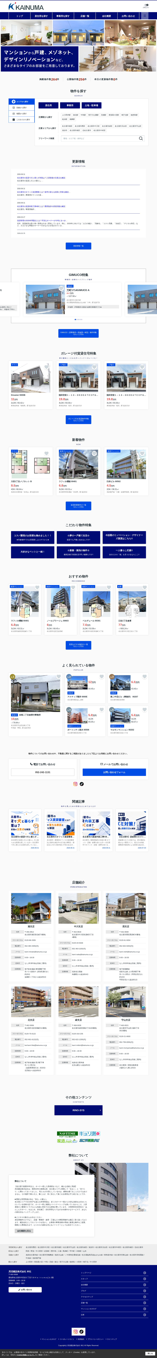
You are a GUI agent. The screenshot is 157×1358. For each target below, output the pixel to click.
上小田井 (29, 1262)
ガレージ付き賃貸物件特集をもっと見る (78, 419)
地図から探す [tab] (21, 114)
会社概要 (106, 16)
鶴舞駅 (72, 119)
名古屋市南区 (75, 130)
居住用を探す (41, 16)
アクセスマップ (87, 1297)
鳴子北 (85, 1262)
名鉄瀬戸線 (37, 1258)
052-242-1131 (42, 772)
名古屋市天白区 (121, 126)
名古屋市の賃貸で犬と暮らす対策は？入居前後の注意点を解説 (41, 178)
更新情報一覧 (78, 246)
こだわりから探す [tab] (23, 120)
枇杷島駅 (134, 115)
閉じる (150, 1353)
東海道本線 (108, 1255)
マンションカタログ (88, 1309)
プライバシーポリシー (96, 1339)
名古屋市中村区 (99, 130)
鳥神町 (65, 1251)
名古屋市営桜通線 (137, 1255)
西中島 (54, 1251)
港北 (56, 1262)
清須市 (64, 130)
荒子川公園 (63, 1262)
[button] (75, 319)
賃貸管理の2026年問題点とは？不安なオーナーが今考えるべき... (42, 221)
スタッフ (84, 1279)
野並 (33, 1251)
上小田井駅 (66, 115)
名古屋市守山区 (135, 126)
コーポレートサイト (67, 1339)
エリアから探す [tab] (22, 102)
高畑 (51, 1262)
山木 (84, 1251)
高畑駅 (103, 115)
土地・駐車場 (91, 105)
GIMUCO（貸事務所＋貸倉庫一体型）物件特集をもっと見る (78, 333)
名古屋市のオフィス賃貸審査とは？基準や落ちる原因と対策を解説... (43, 192)
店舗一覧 (84, 16)
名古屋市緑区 (107, 126)
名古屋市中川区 (94, 126)
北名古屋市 (86, 130)
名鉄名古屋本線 (32, 1255)
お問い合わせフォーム (114, 772)
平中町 (72, 1251)
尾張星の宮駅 (114, 115)
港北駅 (75, 115)
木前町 (79, 1251)
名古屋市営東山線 (121, 1255)
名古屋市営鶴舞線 (46, 1255)
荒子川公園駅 (93, 115)
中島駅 (83, 115)
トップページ (86, 1273)
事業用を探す (63, 16)
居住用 (48, 105)
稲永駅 (64, 119)
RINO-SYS (78, 1110)
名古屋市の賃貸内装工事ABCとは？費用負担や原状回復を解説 (41, 206)
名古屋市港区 (67, 126)
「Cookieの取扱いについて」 (25, 1355)
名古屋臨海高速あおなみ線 (92, 1255)
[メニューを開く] (144, 15)
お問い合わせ (128, 16)
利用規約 (81, 1339)
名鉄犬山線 (59, 1255)
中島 (46, 1262)
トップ (19, 16)
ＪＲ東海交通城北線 (73, 1255)
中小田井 (39, 1251)
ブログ (83, 1291)
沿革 (82, 1315)
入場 (60, 1251)
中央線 (28, 1258)
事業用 (70, 105)
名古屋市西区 (80, 126)
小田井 (79, 1262)
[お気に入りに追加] (61, 288)
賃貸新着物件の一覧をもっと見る (78, 506)
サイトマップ (112, 1339)
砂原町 (47, 1251)
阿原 (28, 1251)
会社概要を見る (24, 1231)
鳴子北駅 (124, 115)
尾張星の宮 (38, 1262)
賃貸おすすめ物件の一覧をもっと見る (78, 645)
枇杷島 (72, 1262)
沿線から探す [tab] (21, 108)
